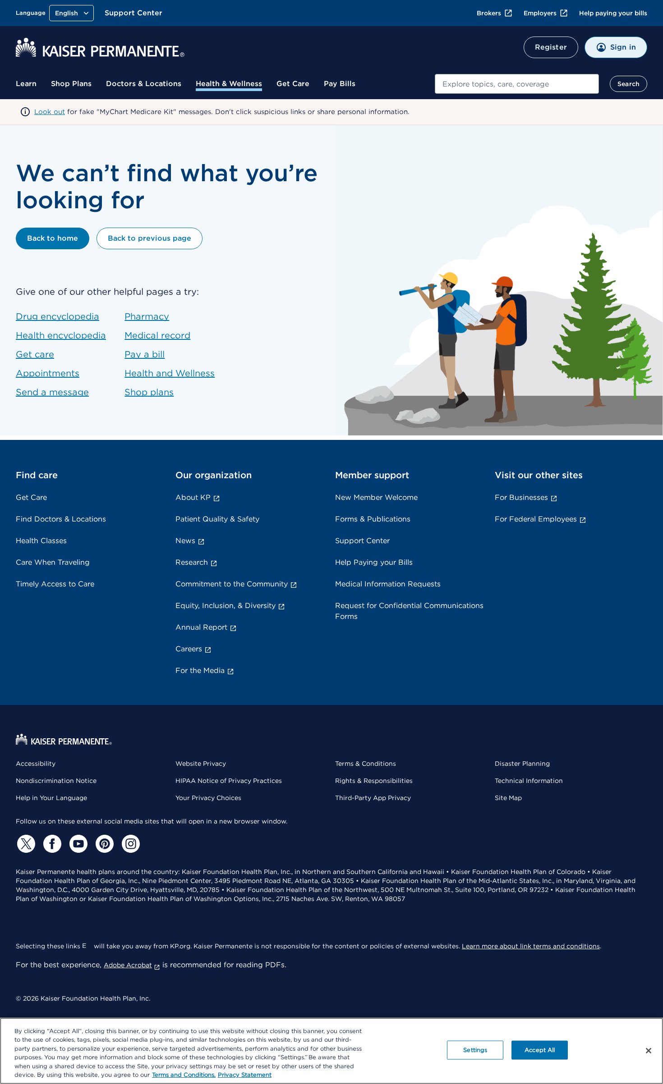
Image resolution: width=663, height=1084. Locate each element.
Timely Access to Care (55, 584)
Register (551, 47)
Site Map (508, 797)
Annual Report (201, 627)
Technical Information (529, 780)
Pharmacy (146, 316)
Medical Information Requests (388, 584)
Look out (49, 112)
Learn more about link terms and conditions (531, 946)
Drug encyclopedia (57, 316)
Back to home (52, 238)
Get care (35, 354)
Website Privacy (200, 763)
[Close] (648, 1051)
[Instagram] (129, 844)
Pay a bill (144, 354)
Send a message (52, 392)
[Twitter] (25, 844)
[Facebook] (51, 844)
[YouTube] (77, 844)
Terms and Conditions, (184, 1074)
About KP (193, 497)
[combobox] (517, 84)
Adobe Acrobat (128, 965)
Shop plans (149, 392)
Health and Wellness (169, 373)
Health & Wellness (229, 83)
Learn (26, 83)
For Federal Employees (536, 519)
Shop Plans (71, 83)
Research (191, 562)
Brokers (489, 13)
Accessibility (35, 763)
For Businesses (521, 497)
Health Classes (41, 540)
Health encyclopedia (61, 335)
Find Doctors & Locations (61, 519)
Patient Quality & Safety (217, 519)
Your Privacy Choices (208, 797)
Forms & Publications (372, 519)
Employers (540, 13)
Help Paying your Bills (374, 562)
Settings (475, 1050)
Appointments (47, 373)
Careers (188, 649)
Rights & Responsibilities (374, 780)
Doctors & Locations (143, 83)
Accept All (540, 1050)
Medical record (157, 335)
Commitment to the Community (231, 584)
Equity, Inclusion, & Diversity (225, 605)
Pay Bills (339, 83)
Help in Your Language (51, 797)
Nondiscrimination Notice (56, 780)
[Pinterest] (103, 844)
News (185, 540)
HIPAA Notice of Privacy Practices (228, 780)
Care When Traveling (53, 562)
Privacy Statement (245, 1074)
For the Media (200, 670)
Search (628, 83)
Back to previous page (149, 238)
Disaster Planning (522, 763)
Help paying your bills (613, 13)
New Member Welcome (376, 497)
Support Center (133, 13)
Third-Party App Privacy (373, 797)
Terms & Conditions (365, 763)
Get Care (292, 83)
